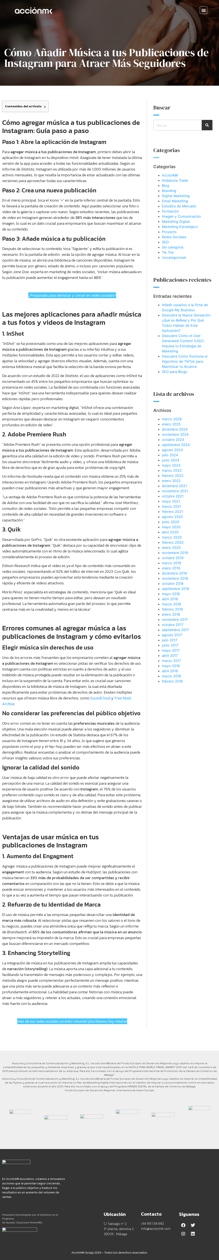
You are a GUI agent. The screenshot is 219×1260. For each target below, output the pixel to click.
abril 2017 (170, 655)
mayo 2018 (171, 594)
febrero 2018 (172, 609)
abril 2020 (170, 532)
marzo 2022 (172, 470)
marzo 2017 (171, 660)
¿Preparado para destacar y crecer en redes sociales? (72, 295)
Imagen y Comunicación (181, 216)
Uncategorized (174, 257)
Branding (169, 191)
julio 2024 (170, 455)
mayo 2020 (171, 527)
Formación (170, 211)
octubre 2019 (172, 558)
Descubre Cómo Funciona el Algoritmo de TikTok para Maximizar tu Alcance (184, 361)
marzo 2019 (171, 563)
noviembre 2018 (175, 578)
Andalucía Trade (175, 180)
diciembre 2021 (174, 486)
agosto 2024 (172, 450)
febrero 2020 (172, 542)
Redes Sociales (174, 237)
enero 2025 (171, 424)
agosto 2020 (172, 517)
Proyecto (169, 232)
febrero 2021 (172, 511)
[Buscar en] (207, 125)
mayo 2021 (171, 501)
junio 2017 (170, 645)
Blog (165, 185)
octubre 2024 (173, 439)
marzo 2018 (171, 604)
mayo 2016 (171, 666)
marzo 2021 (171, 506)
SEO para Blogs (174, 372)
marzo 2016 (171, 676)
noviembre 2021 (175, 491)
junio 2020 (170, 522)
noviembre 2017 (175, 619)
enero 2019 (171, 568)
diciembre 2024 (175, 429)
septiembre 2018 (175, 589)
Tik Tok (168, 252)
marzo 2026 (172, 419)
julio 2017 (169, 640)
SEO (165, 242)
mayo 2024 (171, 465)
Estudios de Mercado (179, 206)
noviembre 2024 (175, 434)
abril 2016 (170, 671)
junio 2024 (170, 460)
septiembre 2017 (175, 630)
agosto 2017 (172, 635)
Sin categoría (172, 247)
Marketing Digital (176, 221)
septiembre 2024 (176, 445)
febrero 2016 (172, 681)
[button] (203, 10)
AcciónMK (170, 175)
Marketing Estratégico (180, 226)
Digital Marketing (176, 196)
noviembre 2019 (175, 553)
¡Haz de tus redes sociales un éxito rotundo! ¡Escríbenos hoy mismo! (72, 1021)
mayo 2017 (171, 650)
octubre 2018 (172, 583)
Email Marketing (175, 201)
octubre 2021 (172, 496)
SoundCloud (100, 698)
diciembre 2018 (174, 573)
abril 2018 (170, 599)
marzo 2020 (172, 537)
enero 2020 (171, 547)
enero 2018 (171, 614)
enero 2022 (171, 481)
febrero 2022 (172, 475)
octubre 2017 (172, 625)
